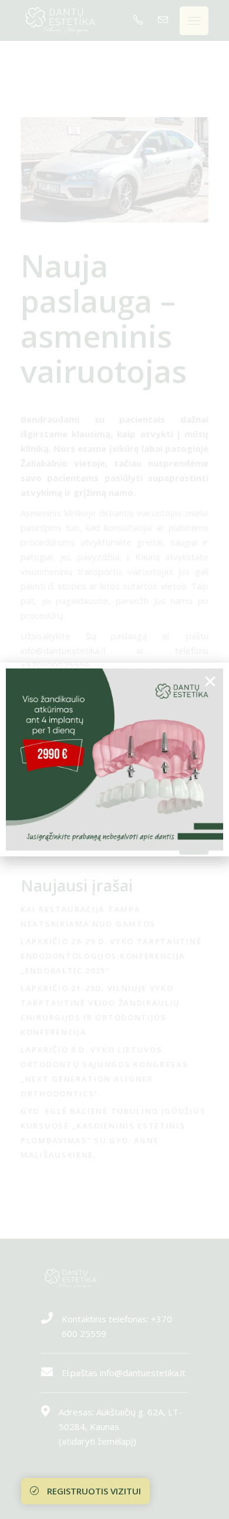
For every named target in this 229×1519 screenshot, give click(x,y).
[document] (114, 759)
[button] (210, 681)
